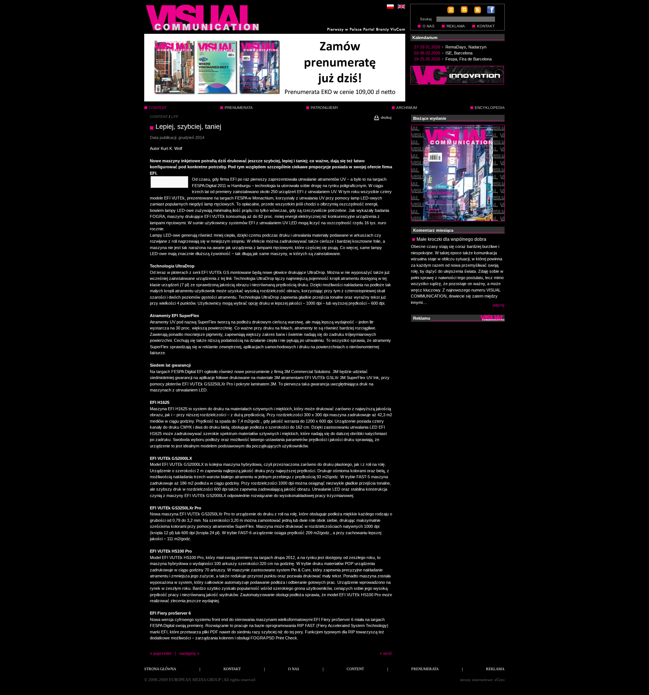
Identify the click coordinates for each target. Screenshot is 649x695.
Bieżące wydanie (429, 118)
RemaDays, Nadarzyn (465, 47)
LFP (174, 117)
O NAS (429, 26)
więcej (498, 305)
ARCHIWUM (406, 108)
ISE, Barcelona (458, 53)
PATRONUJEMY (324, 108)
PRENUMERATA (239, 108)
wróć (387, 653)
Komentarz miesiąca (433, 230)
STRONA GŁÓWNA (160, 669)
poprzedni (162, 653)
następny (187, 653)
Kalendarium (425, 37)
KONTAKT (486, 26)
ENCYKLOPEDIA (490, 108)
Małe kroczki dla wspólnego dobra (451, 239)
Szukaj (426, 19)
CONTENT (159, 117)
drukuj (385, 117)
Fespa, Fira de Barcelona (468, 59)
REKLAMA (456, 26)
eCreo (500, 679)
